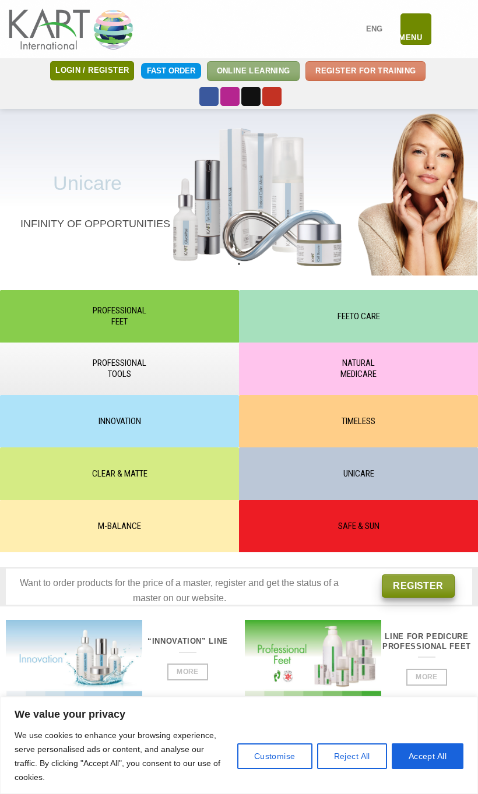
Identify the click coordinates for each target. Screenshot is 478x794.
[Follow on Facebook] (209, 97)
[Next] (213, 670)
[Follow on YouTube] (272, 97)
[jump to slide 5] (262, 264)
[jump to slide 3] (239, 264)
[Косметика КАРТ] (71, 29)
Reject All (352, 756)
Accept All (428, 756)
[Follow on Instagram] (230, 97)
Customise (275, 756)
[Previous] (25, 670)
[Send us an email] (251, 97)
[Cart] (463, 29)
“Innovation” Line (187, 641)
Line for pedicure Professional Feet (426, 641)
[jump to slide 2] (227, 264)
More (187, 671)
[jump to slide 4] (250, 264)
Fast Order (171, 70)
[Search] (445, 29)
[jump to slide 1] (216, 264)
